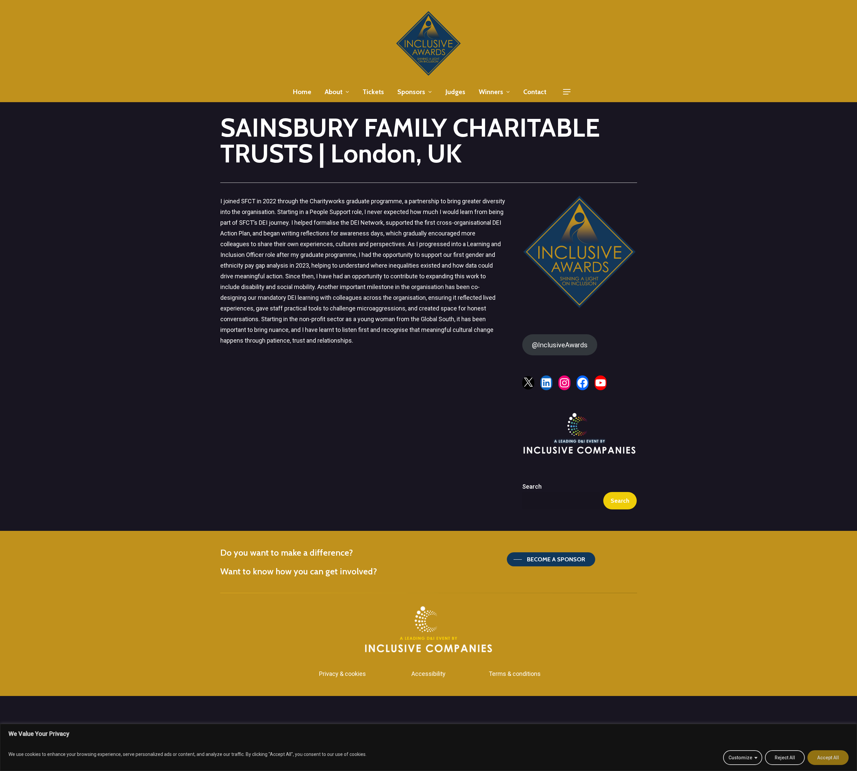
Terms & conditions (515, 673)
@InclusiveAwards (560, 345)
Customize (740, 757)
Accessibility (428, 673)
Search (532, 486)
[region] (428, 747)
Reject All (785, 757)
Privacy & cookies (342, 673)
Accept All (828, 757)
